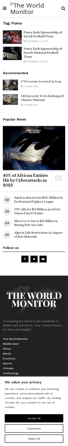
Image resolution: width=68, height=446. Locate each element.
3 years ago (30, 86)
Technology (11, 373)
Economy (9, 358)
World (7, 353)
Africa (7, 348)
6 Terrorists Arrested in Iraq (41, 81)
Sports (7, 363)
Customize (34, 428)
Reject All (34, 438)
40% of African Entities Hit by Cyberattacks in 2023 (25, 180)
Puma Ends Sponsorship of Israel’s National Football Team (43, 52)
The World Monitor (15, 338)
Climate (8, 368)
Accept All (34, 418)
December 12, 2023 (37, 41)
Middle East (11, 343)
